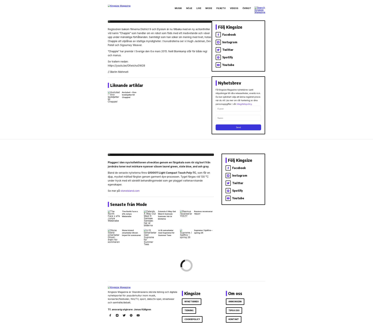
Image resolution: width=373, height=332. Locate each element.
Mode (208, 8)
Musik (178, 8)
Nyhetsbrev (191, 301)
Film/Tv (221, 8)
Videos (234, 8)
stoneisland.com (130, 190)
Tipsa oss (234, 310)
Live (198, 8)
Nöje (189, 8)
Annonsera (235, 301)
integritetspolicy (244, 104)
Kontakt (233, 319)
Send (238, 127)
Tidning (188, 310)
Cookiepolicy (192, 319)
